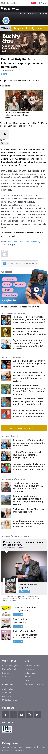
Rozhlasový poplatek (34, 684)
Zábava (5, 28)
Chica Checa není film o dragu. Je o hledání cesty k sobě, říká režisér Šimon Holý (28, 524)
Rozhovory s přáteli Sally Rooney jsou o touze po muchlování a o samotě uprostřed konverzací (30, 467)
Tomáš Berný (16, 115)
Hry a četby (9, 279)
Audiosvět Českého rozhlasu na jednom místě (20, 307)
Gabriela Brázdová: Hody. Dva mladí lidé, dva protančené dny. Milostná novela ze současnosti (29, 413)
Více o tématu (10, 436)
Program (21, 14)
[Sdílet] (6, 143)
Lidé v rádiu (30, 673)
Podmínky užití (30, 747)
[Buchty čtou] (24, 43)
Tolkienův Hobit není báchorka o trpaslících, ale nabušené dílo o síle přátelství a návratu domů (29, 320)
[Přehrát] (4, 134)
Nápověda (29, 669)
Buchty (4, 74)
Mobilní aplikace (9, 700)
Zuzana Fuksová (15, 242)
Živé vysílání (9, 295)
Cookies (5, 747)
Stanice (5, 673)
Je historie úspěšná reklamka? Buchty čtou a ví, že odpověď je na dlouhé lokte (29, 443)
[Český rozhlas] (9, 3)
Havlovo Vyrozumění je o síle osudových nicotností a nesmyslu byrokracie (27, 455)
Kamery (43, 14)
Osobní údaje (16, 747)
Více (40, 28)
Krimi (6, 284)
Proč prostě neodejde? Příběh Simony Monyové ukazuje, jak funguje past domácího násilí (28, 401)
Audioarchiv (32, 14)
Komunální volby (9, 669)
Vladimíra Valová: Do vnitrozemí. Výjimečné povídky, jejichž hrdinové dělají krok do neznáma (29, 331)
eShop (5, 676)
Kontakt (28, 680)
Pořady (30, 28)
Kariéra (28, 676)
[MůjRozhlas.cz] (5, 86)
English (42, 747)
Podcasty (6, 696)
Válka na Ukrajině (10, 665)
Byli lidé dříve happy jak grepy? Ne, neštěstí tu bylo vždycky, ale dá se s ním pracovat (29, 364)
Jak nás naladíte (32, 665)
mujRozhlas (6, 272)
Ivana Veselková (31, 242)
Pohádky (19, 284)
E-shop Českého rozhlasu (17, 536)
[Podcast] (2, 143)
